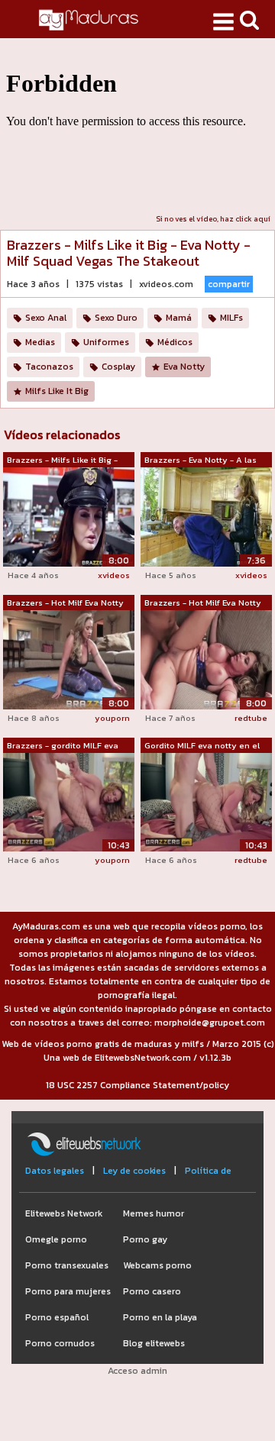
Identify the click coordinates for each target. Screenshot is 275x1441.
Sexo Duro (116, 318)
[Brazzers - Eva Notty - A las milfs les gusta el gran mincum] (206, 516)
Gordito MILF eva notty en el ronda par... (202, 746)
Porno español (57, 1317)
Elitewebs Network (63, 1213)
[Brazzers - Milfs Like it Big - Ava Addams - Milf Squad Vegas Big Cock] (68, 516)
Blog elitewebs (154, 1343)
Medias (40, 342)
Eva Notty (184, 366)
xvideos (114, 575)
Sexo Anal (45, 318)
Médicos (174, 342)
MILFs (231, 318)
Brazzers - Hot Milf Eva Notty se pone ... (65, 603)
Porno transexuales (66, 1265)
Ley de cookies (134, 1171)
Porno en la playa (160, 1317)
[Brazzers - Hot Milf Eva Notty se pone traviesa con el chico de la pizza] (206, 659)
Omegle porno (56, 1239)
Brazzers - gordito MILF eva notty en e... (62, 746)
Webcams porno (157, 1265)
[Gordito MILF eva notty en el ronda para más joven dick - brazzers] (206, 802)
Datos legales (54, 1171)
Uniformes (106, 342)
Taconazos (49, 366)
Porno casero (152, 1291)
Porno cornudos (60, 1343)
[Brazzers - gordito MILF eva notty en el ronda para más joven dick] (68, 802)
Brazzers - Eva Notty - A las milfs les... (200, 460)
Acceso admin (137, 1371)
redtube (251, 718)
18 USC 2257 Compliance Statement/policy (137, 1085)
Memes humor (153, 1213)
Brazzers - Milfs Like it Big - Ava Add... (62, 460)
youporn (112, 718)
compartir (229, 284)
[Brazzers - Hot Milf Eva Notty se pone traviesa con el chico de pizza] (68, 659)
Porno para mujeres (68, 1291)
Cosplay (118, 366)
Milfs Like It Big (57, 391)
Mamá (179, 318)
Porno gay (145, 1239)
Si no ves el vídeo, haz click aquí (213, 219)
